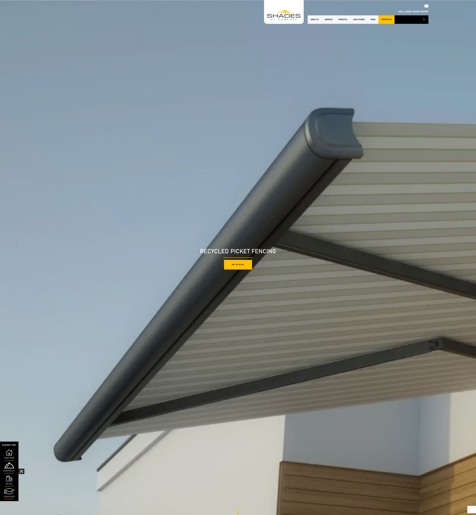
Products (343, 19)
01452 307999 (420, 11)
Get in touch (238, 265)
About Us (315, 19)
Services (329, 19)
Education (9, 497)
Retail (9, 484)
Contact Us (386, 19)
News (373, 19)
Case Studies (359, 19)
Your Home (9, 458)
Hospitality (9, 471)
